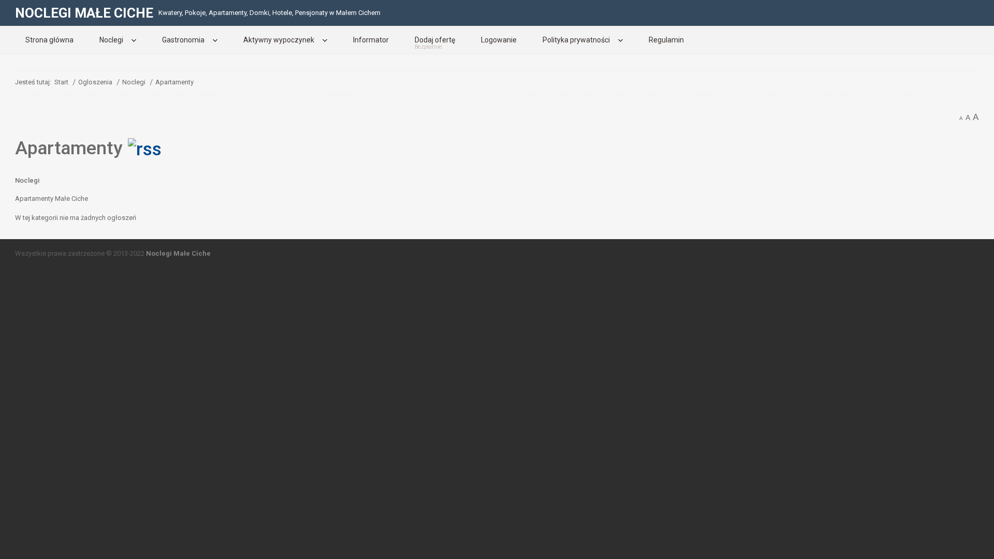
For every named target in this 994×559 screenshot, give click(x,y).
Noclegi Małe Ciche (178, 253)
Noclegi (27, 180)
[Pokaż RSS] (145, 148)
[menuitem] (49, 40)
